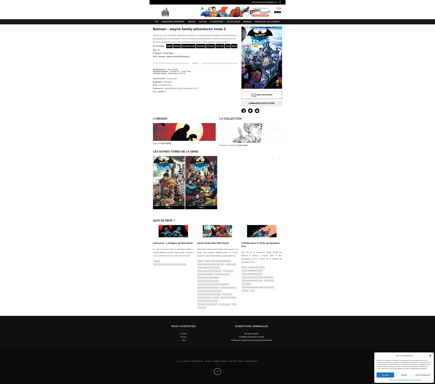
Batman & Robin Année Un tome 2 (252, 274)
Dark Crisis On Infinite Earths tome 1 (209, 291)
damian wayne (269, 280)
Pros (183, 340)
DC (156, 22)
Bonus (247, 22)
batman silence (228, 271)
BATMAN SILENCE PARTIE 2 (222, 274)
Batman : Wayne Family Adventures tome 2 (211, 264)
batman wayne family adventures (208, 287)
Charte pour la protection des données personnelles (405, 380)
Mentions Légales (251, 334)
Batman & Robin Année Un (257, 267)
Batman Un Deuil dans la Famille (208, 281)
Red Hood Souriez (225, 304)
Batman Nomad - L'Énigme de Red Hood (209, 271)
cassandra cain (188, 46)
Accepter (385, 375)
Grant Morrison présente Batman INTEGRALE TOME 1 (258, 287)
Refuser (404, 375)
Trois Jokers (202, 307)
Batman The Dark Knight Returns (208, 277)
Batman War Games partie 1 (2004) (252, 280)
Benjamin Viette (177, 73)
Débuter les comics (267, 22)
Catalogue (233, 22)
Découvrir (162, 143)
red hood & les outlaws (228, 297)
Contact (183, 334)
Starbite (175, 71)
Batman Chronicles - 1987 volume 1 (208, 267)
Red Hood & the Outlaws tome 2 (207, 304)
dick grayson (246, 283)
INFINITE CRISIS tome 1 (204, 297)
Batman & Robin (231, 264)
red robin (220, 46)
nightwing (201, 46)
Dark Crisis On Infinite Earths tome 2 (209, 294)
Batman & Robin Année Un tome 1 (252, 270)
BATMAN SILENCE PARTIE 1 (205, 274)
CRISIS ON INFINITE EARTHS (228, 287)
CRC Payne (172, 69)
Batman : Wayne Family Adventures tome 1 (218, 261)
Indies (192, 22)
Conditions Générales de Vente (251, 337)
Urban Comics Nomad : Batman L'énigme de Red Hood (170, 264)
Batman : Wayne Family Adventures (174, 57)
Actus (203, 22)
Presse (183, 337)
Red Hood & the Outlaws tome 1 (207, 300)
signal (234, 46)
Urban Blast (168, 53)
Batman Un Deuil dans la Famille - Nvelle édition (213, 284)
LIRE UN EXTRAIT (264, 95)
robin (227, 46)
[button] (430, 356)
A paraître (216, 22)
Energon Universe (173, 22)
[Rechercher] (280, 2)
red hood (210, 46)
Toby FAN (186, 71)
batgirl (169, 46)
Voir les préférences (422, 375)
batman (177, 46)
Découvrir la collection (233, 145)
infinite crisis (227, 294)
